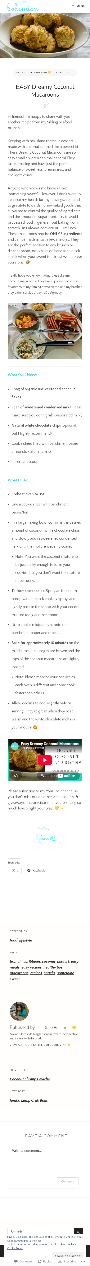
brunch (16, 962)
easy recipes (32, 967)
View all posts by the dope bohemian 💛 (40, 1045)
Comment (67, 1181)
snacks (49, 973)
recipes (36, 973)
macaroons (19, 973)
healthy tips (53, 967)
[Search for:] (40, 1232)
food (13, 940)
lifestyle (25, 940)
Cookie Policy (15, 1248)
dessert (63, 962)
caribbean (31, 962)
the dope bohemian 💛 (35, 72)
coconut (48, 962)
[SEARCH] (78, 1232)
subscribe (27, 791)
